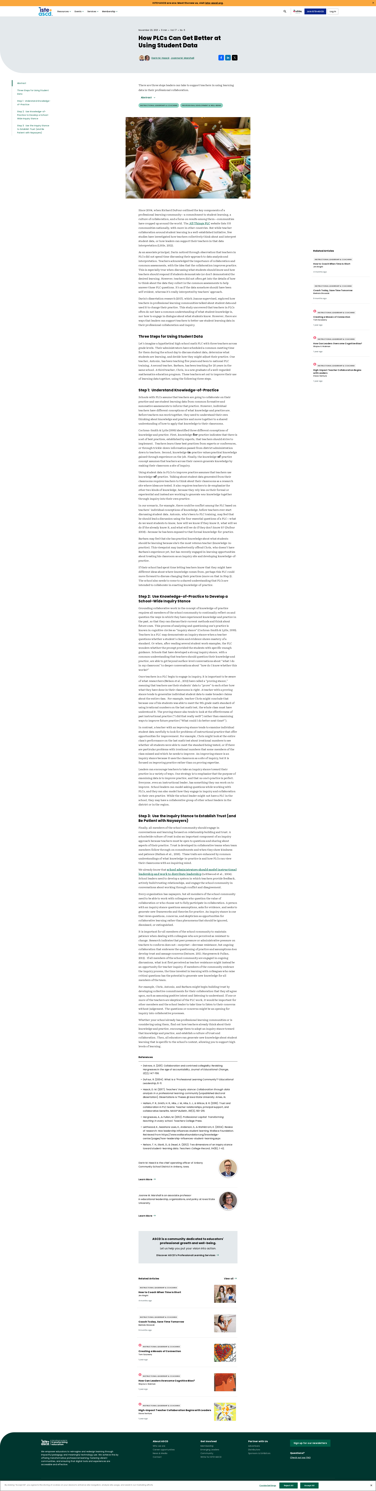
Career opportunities (164, 1449)
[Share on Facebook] (221, 57)
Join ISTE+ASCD (315, 11)
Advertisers (254, 1445)
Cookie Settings (267, 1485)
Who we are (159, 1445)
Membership (108, 11)
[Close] (371, 1485)
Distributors (254, 1449)
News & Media (160, 1453)
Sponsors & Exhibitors (259, 1453)
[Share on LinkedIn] (228, 57)
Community (206, 1453)
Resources (63, 11)
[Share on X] (234, 57)
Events (78, 11)
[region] (188, 1486)
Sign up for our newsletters (310, 1443)
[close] (373, 2)
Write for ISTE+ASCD (210, 1456)
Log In (333, 11)
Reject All (288, 1485)
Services (91, 11)
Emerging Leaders (209, 1449)
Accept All (309, 1485)
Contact (157, 1456)
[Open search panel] (285, 11)
